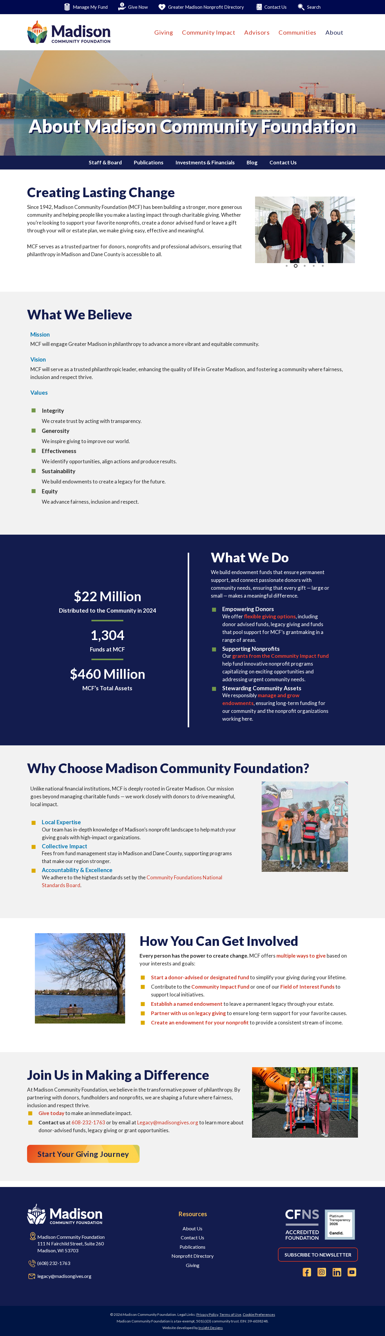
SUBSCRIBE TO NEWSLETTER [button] (318, 1254)
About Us (192, 1228)
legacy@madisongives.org (64, 1276)
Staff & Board (105, 162)
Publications (148, 162)
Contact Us (283, 162)
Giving (192, 1265)
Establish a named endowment (187, 1004)
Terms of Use (230, 1314)
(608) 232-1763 (53, 1263)
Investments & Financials (205, 162)
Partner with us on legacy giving (188, 1013)
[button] (83, 1154)
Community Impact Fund (220, 986)
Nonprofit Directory (192, 1256)
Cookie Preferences (259, 1314)
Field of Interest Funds (307, 986)
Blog (252, 162)
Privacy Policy (207, 1314)
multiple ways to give (301, 955)
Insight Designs (211, 1327)
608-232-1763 (88, 1122)
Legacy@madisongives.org (167, 1122)
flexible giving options (270, 616)
